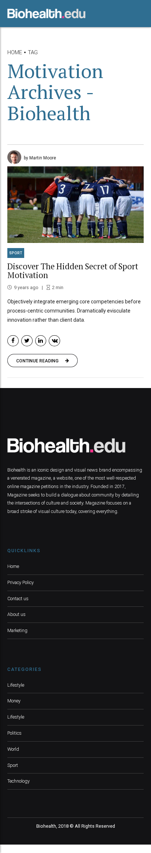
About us (16, 614)
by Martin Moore (40, 157)
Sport (15, 253)
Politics (14, 733)
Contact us (18, 598)
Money (14, 701)
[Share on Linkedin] (41, 341)
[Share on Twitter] (27, 341)
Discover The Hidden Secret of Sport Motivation (72, 271)
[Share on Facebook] (13, 341)
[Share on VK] (54, 341)
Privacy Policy (20, 582)
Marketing (17, 630)
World (13, 749)
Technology (18, 781)
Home (14, 52)
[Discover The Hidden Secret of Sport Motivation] (75, 204)
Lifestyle (15, 685)
